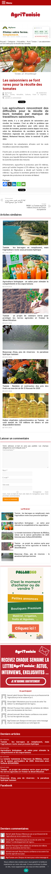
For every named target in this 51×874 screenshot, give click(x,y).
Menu (9, 3)
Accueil (3, 42)
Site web (6, 485)
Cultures (28, 94)
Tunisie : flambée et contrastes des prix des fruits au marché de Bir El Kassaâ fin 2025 (25, 387)
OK (26, 870)
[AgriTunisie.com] (25, 13)
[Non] (48, 866)
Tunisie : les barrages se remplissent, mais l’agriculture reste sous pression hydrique (25, 248)
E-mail (6, 478)
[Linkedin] (14, 184)
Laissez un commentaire (13, 98)
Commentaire (8, 450)
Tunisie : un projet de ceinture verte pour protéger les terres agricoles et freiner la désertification (25, 318)
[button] (4, 2)
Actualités (21, 42)
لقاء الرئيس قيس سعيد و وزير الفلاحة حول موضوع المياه (15, 200)
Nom (5, 470)
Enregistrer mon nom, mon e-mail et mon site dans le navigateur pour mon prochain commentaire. (25, 494)
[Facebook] (5, 184)
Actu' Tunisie (32, 42)
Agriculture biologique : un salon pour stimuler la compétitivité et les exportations (25, 282)
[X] (9, 184)
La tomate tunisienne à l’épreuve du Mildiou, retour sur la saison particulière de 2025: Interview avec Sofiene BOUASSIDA (32, 535)
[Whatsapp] (19, 184)
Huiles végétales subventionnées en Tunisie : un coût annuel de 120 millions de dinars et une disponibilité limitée (25, 422)
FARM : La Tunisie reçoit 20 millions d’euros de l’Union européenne (36, 206)
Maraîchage (6, 96)
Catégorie (11, 42)
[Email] (23, 184)
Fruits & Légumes (39, 94)
